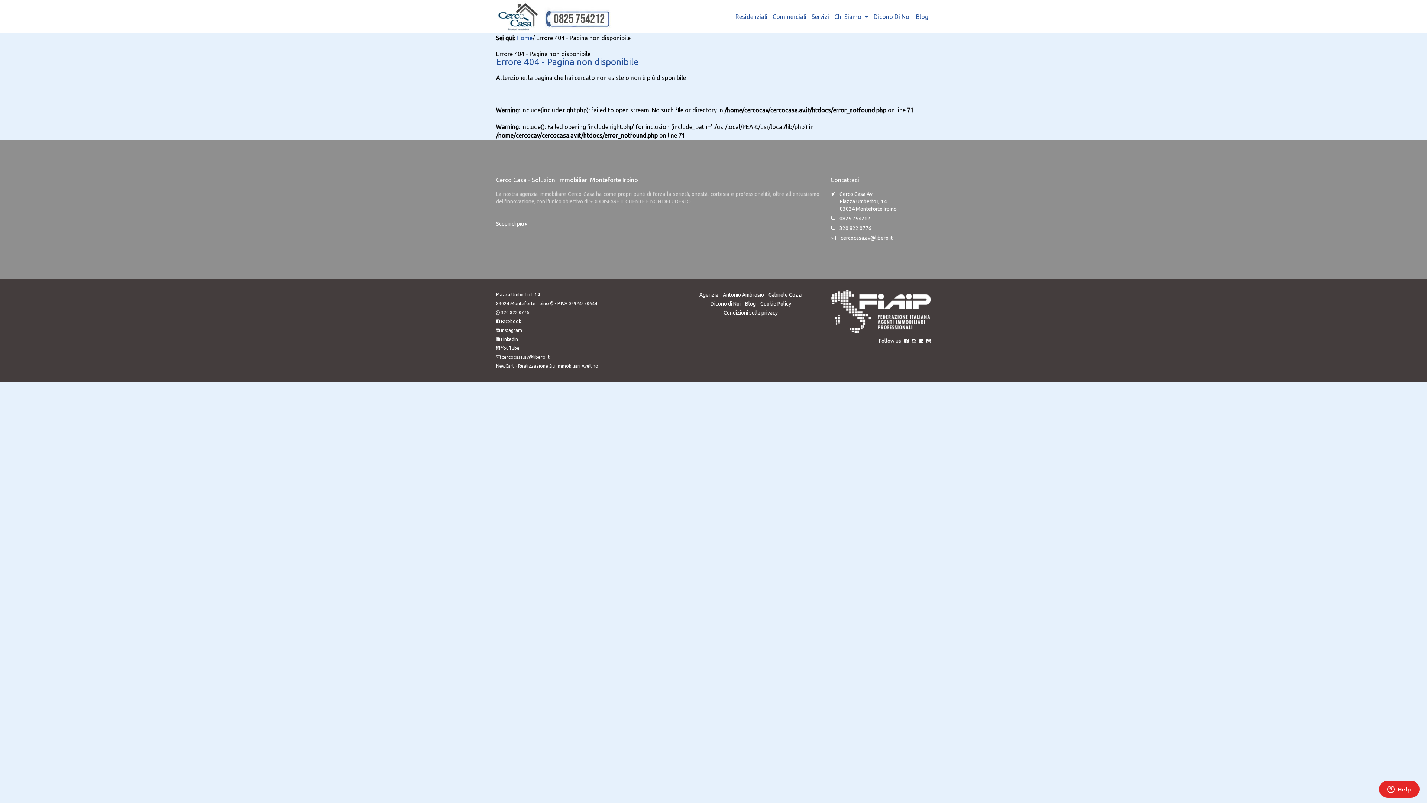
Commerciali (789, 16)
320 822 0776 (515, 312)
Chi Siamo (847, 16)
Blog (922, 16)
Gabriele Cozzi (785, 295)
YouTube (510, 348)
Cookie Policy (775, 304)
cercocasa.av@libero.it (867, 238)
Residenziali (751, 16)
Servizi (820, 16)
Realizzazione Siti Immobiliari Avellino (558, 366)
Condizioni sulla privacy (751, 313)
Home (525, 38)
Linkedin (509, 339)
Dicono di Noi (892, 16)
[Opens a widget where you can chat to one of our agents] (1399, 790)
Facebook (511, 321)
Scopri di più (510, 224)
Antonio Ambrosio (743, 295)
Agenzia (708, 295)
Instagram (511, 330)
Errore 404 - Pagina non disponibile (567, 62)
